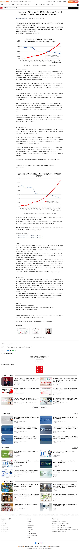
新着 (2, 4)
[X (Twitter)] (10, 350)
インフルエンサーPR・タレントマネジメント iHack (62, 527)
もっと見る (74, 413)
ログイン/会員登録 (74, 1)
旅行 (13, 4)
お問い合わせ (39, 360)
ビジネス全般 (10, 347)
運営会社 (21, 546)
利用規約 (36, 546)
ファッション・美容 (18, 4)
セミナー (28, 537)
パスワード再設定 (30, 525)
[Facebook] (8, 350)
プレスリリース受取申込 (31, 533)
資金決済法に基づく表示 (55, 546)
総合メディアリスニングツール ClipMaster (60, 523)
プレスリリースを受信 (61, 1)
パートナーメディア (5, 527)
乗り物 (48, 4)
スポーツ (32, 4)
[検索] (78, 5)
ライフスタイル (26, 4)
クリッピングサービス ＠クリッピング (59, 521)
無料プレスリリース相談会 (32, 535)
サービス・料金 (4, 523)
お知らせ (28, 531)
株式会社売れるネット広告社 (21, 18)
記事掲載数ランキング (5, 529)
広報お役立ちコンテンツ (5, 531)
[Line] (13, 350)
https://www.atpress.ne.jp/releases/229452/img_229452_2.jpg (29, 237)
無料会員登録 (29, 521)
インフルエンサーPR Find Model (58, 525)
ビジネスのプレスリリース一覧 (11, 514)
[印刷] (15, 350)
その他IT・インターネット (19, 347)
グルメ (9, 4)
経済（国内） (28, 347)
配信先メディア (4, 525)
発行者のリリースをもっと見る (39, 407)
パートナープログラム (28, 546)
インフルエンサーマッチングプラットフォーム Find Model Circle (65, 529)
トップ (1, 514)
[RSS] (43, 543)
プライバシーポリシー (44, 546)
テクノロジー (15, 343)
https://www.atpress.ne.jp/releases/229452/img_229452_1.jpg (29, 235)
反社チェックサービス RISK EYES (59, 531)
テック (40, 4)
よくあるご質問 (30, 529)
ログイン (28, 523)
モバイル (44, 4)
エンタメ (5, 4)
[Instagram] (40, 543)
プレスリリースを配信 (51, 1)
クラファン (53, 4)
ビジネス (36, 4)
